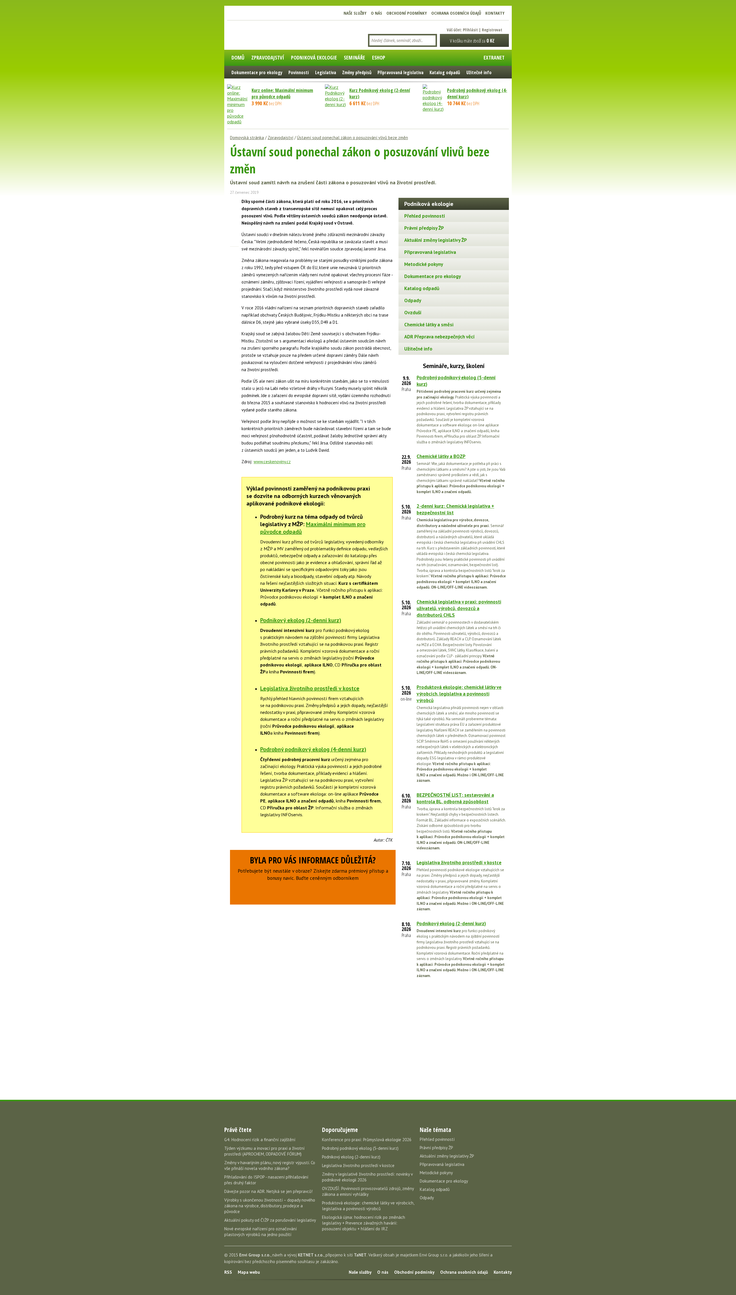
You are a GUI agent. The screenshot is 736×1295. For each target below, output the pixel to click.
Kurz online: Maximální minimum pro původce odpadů (282, 93)
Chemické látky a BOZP (441, 456)
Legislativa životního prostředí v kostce (309, 688)
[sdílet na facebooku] (234, 202)
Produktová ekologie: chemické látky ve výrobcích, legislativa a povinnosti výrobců (459, 694)
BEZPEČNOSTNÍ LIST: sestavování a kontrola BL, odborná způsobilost (455, 798)
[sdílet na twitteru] (234, 212)
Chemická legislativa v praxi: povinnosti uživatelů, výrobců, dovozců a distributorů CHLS (459, 608)
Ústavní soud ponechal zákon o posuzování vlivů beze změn (352, 137)
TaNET (360, 1255)
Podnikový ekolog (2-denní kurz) (300, 620)
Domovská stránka (247, 137)
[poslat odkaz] (234, 242)
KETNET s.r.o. (311, 1255)
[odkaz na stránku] (234, 232)
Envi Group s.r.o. (255, 1255)
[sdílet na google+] (234, 222)
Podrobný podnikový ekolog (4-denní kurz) (313, 749)
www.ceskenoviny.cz (272, 461)
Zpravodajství (280, 137)
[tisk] (234, 252)
